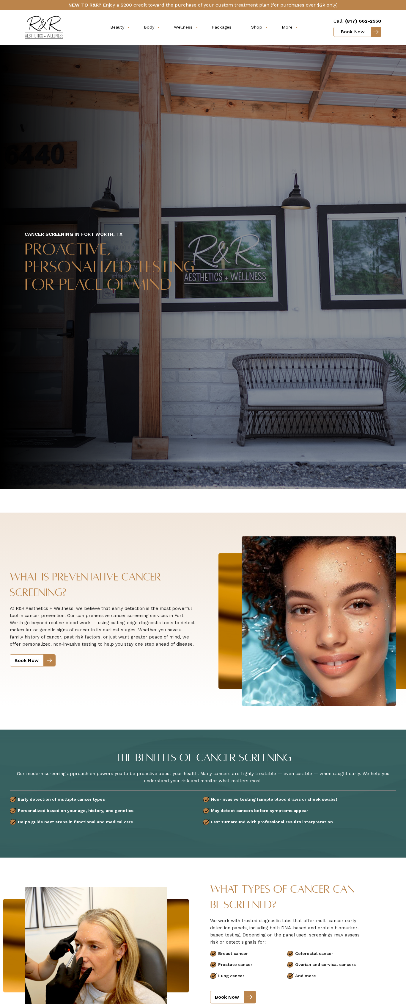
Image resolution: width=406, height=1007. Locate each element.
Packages (222, 27)
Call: (357, 21)
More (287, 27)
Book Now (353, 32)
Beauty (117, 27)
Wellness (183, 27)
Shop (256, 27)
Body (149, 27)
